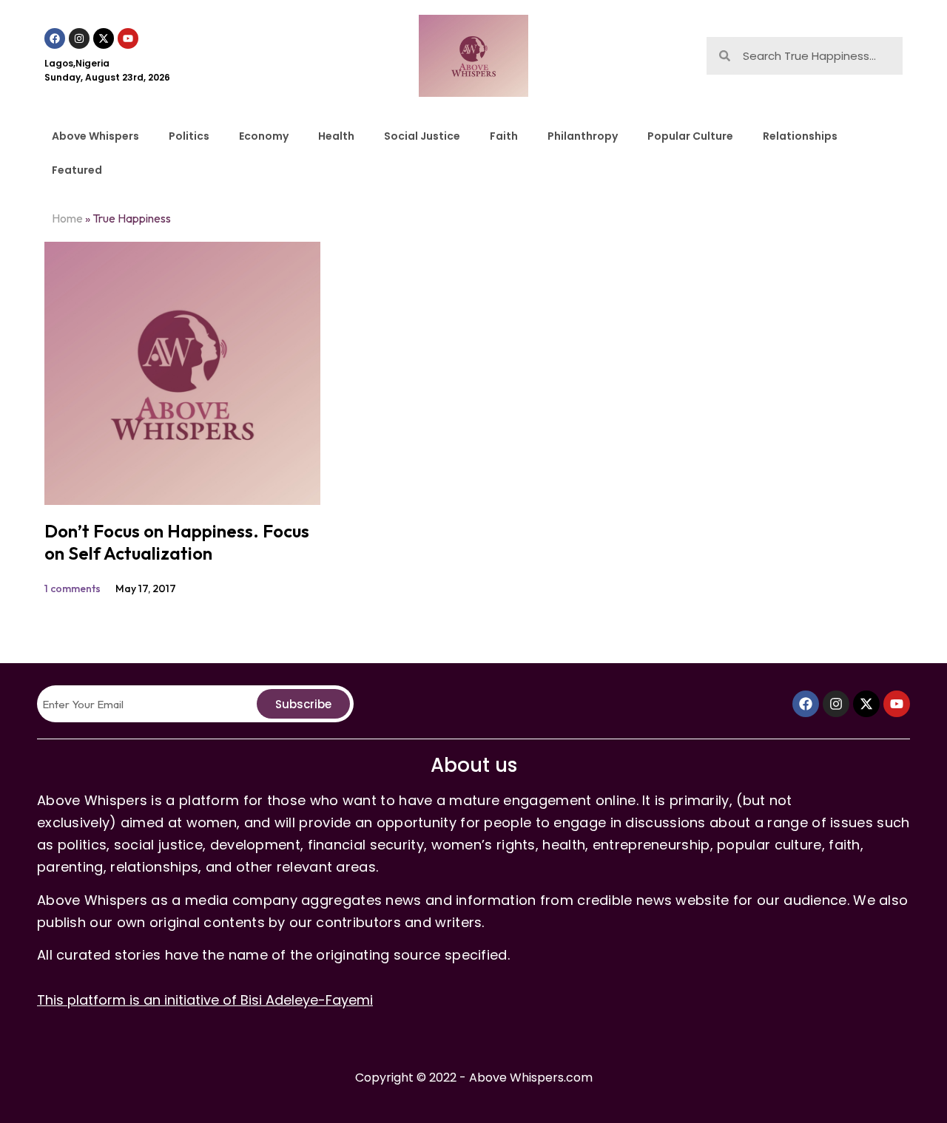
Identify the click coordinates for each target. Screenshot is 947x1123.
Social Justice (422, 136)
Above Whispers (95, 136)
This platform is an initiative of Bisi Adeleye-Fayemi (205, 1000)
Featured (77, 170)
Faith (504, 136)
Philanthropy (582, 136)
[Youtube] (128, 38)
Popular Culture (690, 136)
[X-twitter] (103, 38)
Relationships (800, 136)
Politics (189, 136)
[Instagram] (79, 38)
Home (67, 218)
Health (336, 136)
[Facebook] (54, 38)
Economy (264, 136)
